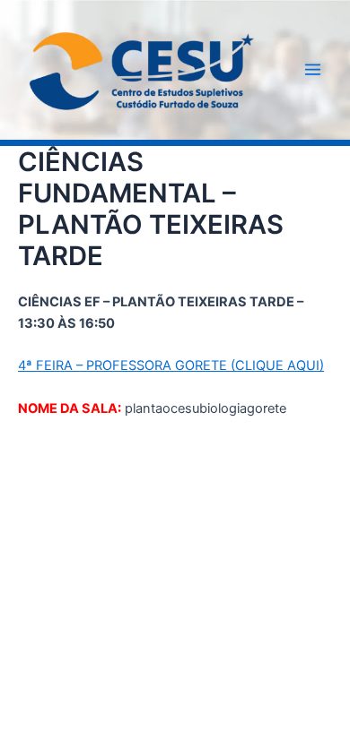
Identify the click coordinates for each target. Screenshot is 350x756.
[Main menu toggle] (312, 69)
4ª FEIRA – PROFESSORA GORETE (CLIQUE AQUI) (171, 365)
